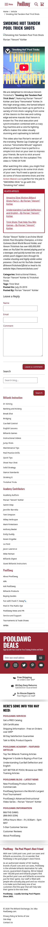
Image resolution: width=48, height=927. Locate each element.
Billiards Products (11, 591)
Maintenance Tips (11, 448)
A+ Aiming (7, 404)
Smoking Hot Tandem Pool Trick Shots (22, 14)
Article (14, 11)
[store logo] (24, 4)
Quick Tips (8, 457)
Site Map (7, 919)
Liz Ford (6, 544)
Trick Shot (14, 283)
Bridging (7, 418)
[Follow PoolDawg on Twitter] (24, 665)
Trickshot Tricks (10, 482)
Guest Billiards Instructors (15, 563)
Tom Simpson (9, 514)
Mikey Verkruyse (10, 519)
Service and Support (12, 615)
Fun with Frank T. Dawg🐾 (14, 601)
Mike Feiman (9, 554)
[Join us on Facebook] (7, 665)
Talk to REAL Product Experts (17, 740)
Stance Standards (11, 472)
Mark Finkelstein (10, 524)
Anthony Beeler (10, 529)
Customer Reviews (12, 831)
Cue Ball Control (10, 423)
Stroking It (8, 477)
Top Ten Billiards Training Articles (19, 754)
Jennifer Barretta (10, 509)
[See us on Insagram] (15, 665)
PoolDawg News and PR (13, 610)
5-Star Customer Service (15, 827)
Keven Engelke (9, 539)
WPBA (5, 625)
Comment (8, 325)
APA (5, 581)
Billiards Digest (10, 558)
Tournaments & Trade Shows (16, 620)
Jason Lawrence (10, 549)
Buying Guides (9, 596)
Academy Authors (11, 495)
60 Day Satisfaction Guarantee (18, 736)
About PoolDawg (10, 576)
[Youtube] (41, 665)
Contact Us (8, 922)
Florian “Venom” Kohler (13, 500)
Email (6, 314)
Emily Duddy (8, 534)
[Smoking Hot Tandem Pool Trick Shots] (23, 35)
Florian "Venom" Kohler (27, 290)
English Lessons (10, 428)
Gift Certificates (11, 724)
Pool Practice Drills (11, 453)
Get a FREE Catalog (12, 720)
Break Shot (8, 413)
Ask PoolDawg (9, 586)
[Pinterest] (32, 665)
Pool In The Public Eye (13, 606)
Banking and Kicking (12, 408)
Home (5, 11)
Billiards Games (10, 433)
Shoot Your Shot (10, 462)
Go (40, 658)
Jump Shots (8, 443)
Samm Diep (8, 505)
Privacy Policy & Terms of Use (16, 916)
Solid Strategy (9, 467)
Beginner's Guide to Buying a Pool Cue (22, 758)
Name (6, 303)
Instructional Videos (12, 438)
